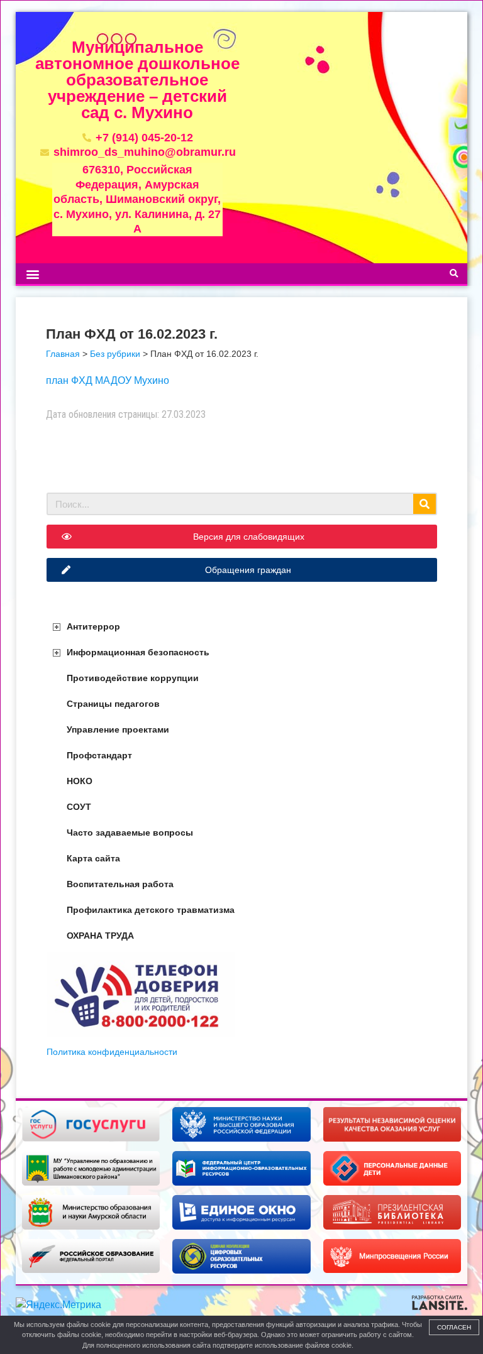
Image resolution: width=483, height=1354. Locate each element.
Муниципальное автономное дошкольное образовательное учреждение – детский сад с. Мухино (137, 80)
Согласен (454, 1327)
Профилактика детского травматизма (151, 910)
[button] (32, 273)
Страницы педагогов (113, 704)
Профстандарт (99, 755)
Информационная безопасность (138, 652)
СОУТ (79, 807)
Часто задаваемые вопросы (130, 832)
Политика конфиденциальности (112, 1052)
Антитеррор (93, 626)
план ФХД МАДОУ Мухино (107, 380)
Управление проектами (118, 729)
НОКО (79, 781)
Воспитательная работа (120, 884)
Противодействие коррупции (133, 678)
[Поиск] (424, 504)
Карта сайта (93, 858)
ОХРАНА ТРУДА (100, 936)
